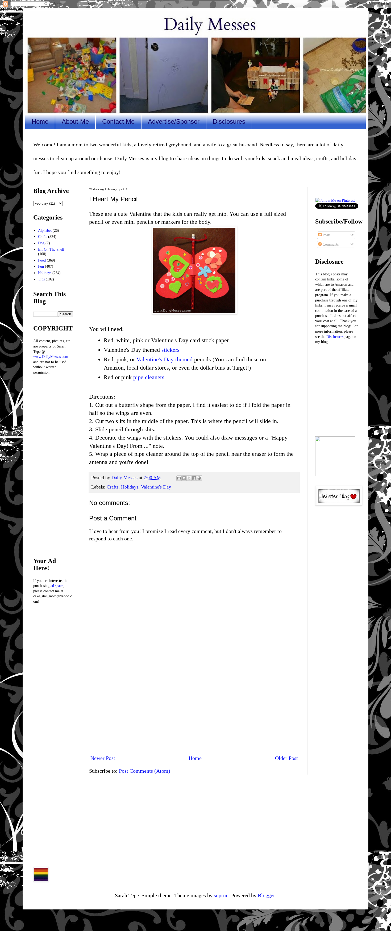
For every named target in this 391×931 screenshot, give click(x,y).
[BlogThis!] (184, 478)
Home (40, 121)
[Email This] (179, 478)
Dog (41, 243)
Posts (326, 235)
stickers (170, 349)
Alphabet (45, 231)
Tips (41, 279)
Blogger (266, 895)
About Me (75, 121)
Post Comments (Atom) (144, 771)
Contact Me (118, 121)
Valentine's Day (156, 487)
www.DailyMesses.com (50, 357)
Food (42, 260)
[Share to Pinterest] (199, 478)
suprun (221, 895)
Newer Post (102, 758)
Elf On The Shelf (51, 249)
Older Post (286, 758)
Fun (41, 266)
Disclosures (229, 121)
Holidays (129, 487)
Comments (330, 244)
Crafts (112, 487)
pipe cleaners (148, 377)
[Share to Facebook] (194, 478)
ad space (57, 586)
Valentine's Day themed (164, 359)
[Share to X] (189, 478)
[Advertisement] (194, 706)
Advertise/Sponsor (173, 121)
